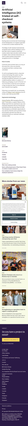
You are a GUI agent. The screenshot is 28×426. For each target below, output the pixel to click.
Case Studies (5, 355)
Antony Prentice (6, 100)
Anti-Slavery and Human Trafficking (11, 357)
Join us (4, 360)
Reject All (14, 214)
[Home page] (3, 2)
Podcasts (4, 398)
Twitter (4, 154)
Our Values (4, 351)
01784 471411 (10, 343)
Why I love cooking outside (9, 165)
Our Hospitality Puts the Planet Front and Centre (14, 371)
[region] (14, 213)
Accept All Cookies (14, 218)
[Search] (22, 3)
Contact (4, 362)
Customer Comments (7, 374)
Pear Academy (5, 379)
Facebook (4, 152)
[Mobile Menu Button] (25, 2)
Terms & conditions (6, 406)
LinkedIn (4, 157)
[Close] (25, 202)
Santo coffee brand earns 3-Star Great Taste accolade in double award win (14, 167)
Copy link (4, 159)
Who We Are (5, 364)
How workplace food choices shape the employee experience (12, 171)
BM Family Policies (6, 367)
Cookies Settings (14, 222)
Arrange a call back (10, 339)
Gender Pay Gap (6, 369)
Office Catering (5, 353)
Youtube (4, 391)
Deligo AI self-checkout (14, 92)
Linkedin (4, 389)
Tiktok (3, 393)
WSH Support (5, 381)
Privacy (4, 409)
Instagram (4, 395)
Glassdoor (4, 400)
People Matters (5, 376)
